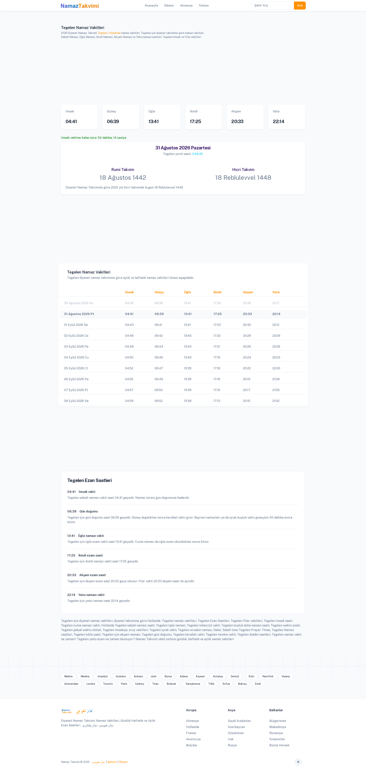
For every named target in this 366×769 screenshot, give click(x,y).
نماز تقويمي (98, 761)
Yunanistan (277, 739)
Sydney (139, 683)
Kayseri (200, 676)
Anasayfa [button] (151, 5)
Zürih (258, 683)
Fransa (191, 733)
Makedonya (277, 727)
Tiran (155, 683)
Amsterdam (71, 683)
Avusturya (193, 739)
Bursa (168, 676)
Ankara (138, 676)
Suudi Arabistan (239, 721)
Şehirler (112, 761)
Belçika (191, 745)
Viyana (286, 676)
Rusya (232, 745)
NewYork (268, 676)
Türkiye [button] (204, 5)
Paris (124, 683)
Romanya (276, 733)
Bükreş (242, 683)
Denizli (235, 676)
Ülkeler (123, 761)
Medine (85, 676)
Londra (90, 683)
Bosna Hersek (279, 745)
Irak (231, 739)
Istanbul (103, 676)
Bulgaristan (277, 721)
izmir (154, 676)
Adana (184, 676)
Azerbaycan (236, 727)
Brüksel (171, 683)
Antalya (218, 676)
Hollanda (114, 32)
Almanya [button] (186, 5)
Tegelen (102, 32)
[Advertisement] (178, 72)
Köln (251, 676)
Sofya (226, 683)
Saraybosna (193, 683)
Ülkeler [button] (169, 5)
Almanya (192, 721)
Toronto (108, 683)
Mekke (68, 676)
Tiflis (211, 683)
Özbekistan (236, 733)
